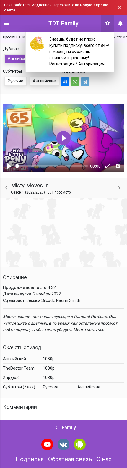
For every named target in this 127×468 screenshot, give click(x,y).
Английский (19, 58)
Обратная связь (70, 459)
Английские (44, 81)
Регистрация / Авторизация (77, 64)
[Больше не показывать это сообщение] (119, 7)
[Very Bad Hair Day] (6, 188)
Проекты (10, 37)
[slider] (51, 166)
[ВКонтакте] (65, 81)
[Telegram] (85, 81)
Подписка (30, 459)
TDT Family (63, 23)
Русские (15, 81)
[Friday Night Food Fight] (119, 188)
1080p (49, 358)
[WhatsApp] (75, 81)
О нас (104, 459)
